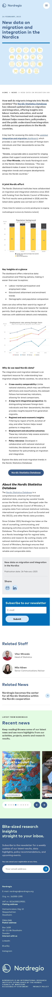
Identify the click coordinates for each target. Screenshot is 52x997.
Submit (17, 619)
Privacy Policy (41, 986)
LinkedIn (6, 941)
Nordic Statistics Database (32, 103)
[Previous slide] (37, 805)
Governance (13, 795)
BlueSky (6, 946)
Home (5, 92)
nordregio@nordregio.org (22, 891)
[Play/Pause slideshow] (5, 805)
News (14, 92)
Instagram (7, 951)
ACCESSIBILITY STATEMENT (15, 986)
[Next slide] (44, 805)
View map (7, 920)
